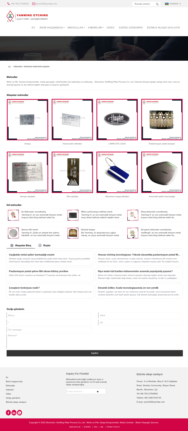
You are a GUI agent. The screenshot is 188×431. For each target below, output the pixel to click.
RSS (95, 427)
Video (110, 27)
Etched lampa (88, 229)
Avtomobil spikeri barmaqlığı (162, 196)
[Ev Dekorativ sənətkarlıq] (13, 215)
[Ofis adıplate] (72, 172)
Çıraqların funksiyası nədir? (24, 288)
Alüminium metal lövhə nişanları (36, 67)
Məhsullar (75, 27)
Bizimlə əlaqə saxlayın (163, 27)
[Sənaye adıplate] (27, 172)
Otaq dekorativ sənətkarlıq (154, 212)
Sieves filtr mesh (29, 229)
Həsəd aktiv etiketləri (72, 143)
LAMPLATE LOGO (117, 143)
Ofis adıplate (72, 196)
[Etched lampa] (73, 233)
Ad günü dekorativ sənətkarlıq (156, 229)
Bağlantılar (74, 427)
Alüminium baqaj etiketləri (117, 196)
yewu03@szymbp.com (46, 3)
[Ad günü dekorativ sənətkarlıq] (132, 233)
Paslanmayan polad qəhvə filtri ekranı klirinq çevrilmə (38, 271)
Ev (33, 27)
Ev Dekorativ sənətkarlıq (33, 212)
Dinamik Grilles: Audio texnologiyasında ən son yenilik (128, 288)
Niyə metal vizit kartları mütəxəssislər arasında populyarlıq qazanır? (135, 271)
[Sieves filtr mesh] (13, 233)
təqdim (94, 353)
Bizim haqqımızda (51, 27)
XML (102, 427)
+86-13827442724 (152, 398)
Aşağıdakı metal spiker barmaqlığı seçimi (31, 254)
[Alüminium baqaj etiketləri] (117, 172)
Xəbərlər (95, 27)
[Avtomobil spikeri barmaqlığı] (162, 172)
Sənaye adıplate (27, 196)
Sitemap (87, 427)
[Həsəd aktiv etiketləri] (72, 119)
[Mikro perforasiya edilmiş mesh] (73, 215)
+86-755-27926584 (20, 3)
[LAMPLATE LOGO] (117, 119)
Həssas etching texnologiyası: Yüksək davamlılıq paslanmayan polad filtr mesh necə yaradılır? (139, 254)
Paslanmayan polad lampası (162, 143)
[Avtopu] (27, 119)
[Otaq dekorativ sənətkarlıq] (132, 215)
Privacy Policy (113, 427)
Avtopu (27, 143)
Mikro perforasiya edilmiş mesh (97, 212)
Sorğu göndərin (131, 27)
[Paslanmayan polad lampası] (162, 119)
